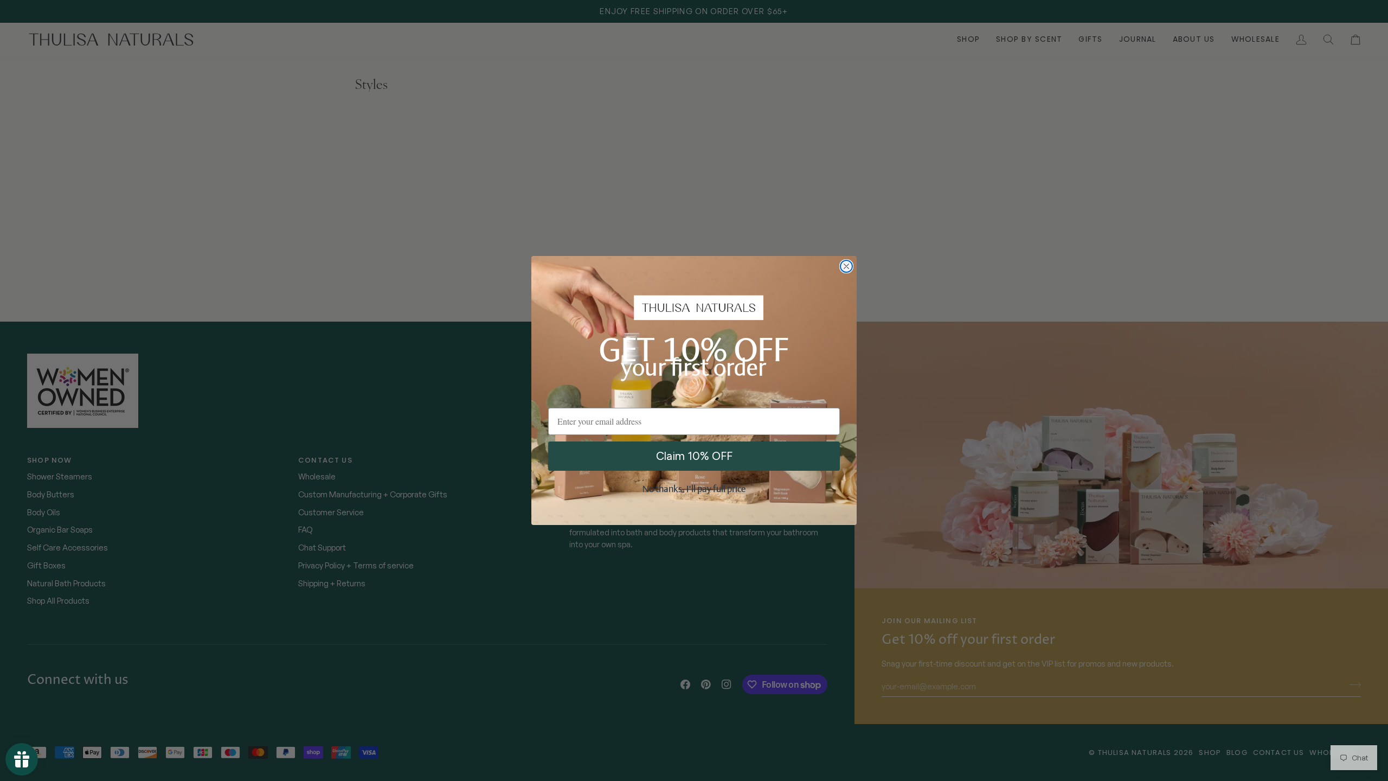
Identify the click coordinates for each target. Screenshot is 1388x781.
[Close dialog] (846, 266)
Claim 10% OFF (694, 456)
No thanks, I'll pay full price (694, 489)
